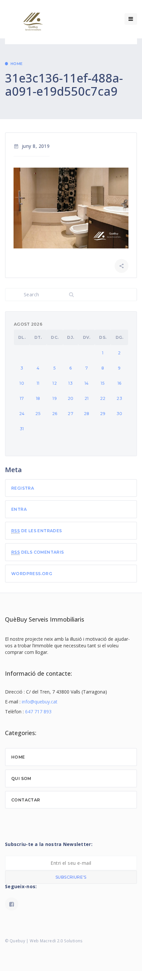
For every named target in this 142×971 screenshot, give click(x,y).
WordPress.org (31, 573)
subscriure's (71, 877)
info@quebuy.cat (39, 701)
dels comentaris (37, 552)
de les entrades (36, 530)
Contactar (25, 799)
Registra (22, 488)
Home (17, 63)
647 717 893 (38, 711)
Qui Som (21, 778)
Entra (19, 509)
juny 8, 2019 (32, 146)
